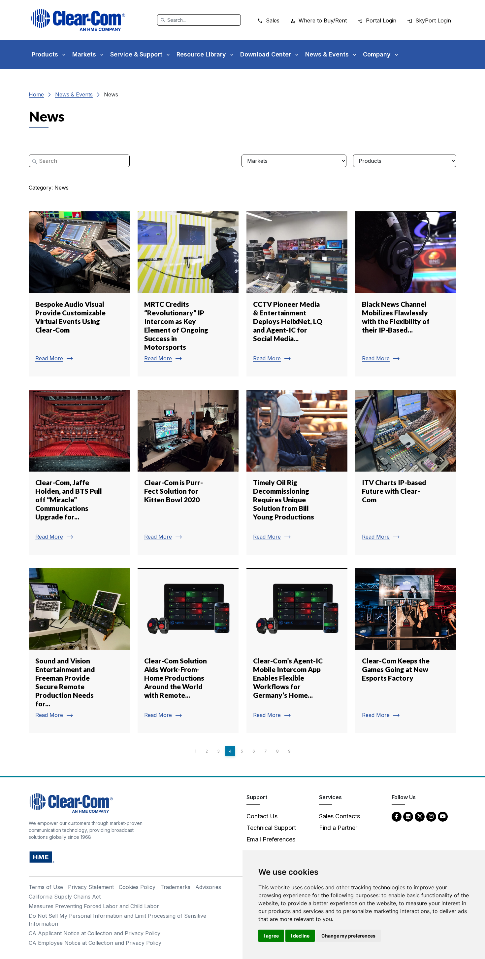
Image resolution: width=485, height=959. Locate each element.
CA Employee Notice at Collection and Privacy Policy (95, 943)
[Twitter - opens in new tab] (420, 816)
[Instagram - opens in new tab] (431, 816)
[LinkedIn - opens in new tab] (408, 816)
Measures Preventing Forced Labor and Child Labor (94, 906)
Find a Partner (338, 827)
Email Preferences (270, 839)
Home (36, 94)
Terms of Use (46, 887)
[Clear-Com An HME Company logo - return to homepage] (71, 802)
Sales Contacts (339, 816)
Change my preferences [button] (348, 936)
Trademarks (175, 887)
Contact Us (261, 816)
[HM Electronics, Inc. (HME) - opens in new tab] (42, 856)
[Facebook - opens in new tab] (397, 816)
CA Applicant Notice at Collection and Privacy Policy (94, 933)
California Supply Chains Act (65, 896)
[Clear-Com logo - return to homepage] (78, 20)
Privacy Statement (91, 887)
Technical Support (271, 827)
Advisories (208, 887)
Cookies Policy (137, 887)
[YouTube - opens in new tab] (443, 816)
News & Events (74, 94)
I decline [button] (300, 936)
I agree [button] (271, 936)
